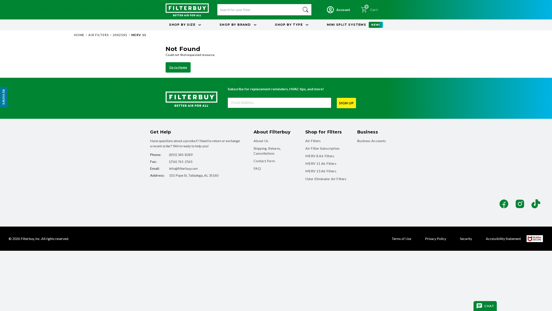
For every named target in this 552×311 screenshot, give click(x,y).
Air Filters (313, 141)
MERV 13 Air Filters (320, 171)
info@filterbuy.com (183, 168)
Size (182, 25)
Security (466, 238)
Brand (235, 25)
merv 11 (138, 35)
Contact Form (264, 161)
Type (289, 25)
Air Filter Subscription (322, 148)
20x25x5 (120, 35)
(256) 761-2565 (181, 161)
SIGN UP (346, 103)
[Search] (305, 9)
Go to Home (178, 67)
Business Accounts (371, 141)
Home (79, 35)
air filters (98, 35)
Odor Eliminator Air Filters (326, 179)
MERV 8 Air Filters (319, 156)
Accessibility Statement (503, 238)
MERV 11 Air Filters (320, 163)
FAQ (257, 168)
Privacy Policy (435, 238)
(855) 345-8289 (181, 154)
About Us (261, 141)
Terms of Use (401, 238)
